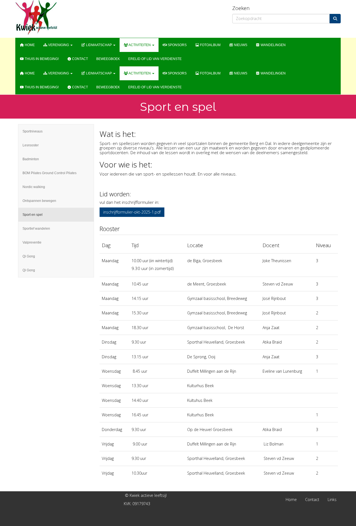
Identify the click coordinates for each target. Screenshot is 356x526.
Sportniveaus (33, 131)
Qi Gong (29, 256)
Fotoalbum (210, 45)
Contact (79, 59)
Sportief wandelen (36, 229)
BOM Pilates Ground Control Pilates (49, 173)
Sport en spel (33, 215)
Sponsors (177, 45)
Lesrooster (31, 145)
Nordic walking (34, 187)
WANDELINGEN (273, 45)
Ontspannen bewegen (39, 201)
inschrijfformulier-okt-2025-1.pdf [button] (132, 212)
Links (332, 499)
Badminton (31, 159)
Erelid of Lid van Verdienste (155, 59)
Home (29, 45)
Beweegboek (108, 59)
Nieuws (240, 45)
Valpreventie (32, 242)
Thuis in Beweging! (41, 59)
